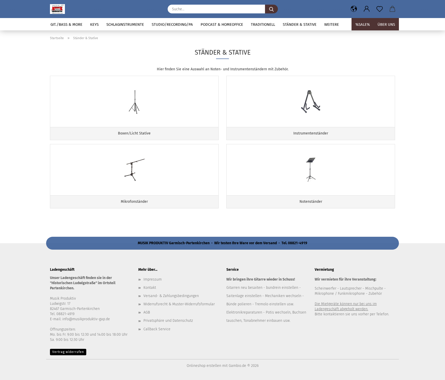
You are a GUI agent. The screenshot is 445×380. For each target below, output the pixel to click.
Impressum (152, 279)
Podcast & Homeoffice (222, 24)
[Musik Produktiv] (59, 9)
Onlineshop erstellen (204, 366)
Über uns (386, 24)
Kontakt (149, 287)
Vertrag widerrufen (68, 352)
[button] (353, 9)
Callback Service (156, 329)
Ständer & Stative (299, 24)
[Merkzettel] (379, 9)
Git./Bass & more (66, 24)
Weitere (331, 24)
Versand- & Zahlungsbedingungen (171, 296)
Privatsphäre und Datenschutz (168, 320)
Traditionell (263, 24)
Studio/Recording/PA (172, 24)
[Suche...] (271, 9)
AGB (146, 312)
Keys (94, 24)
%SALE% (362, 24)
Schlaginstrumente (125, 24)
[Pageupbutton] (431, 372)
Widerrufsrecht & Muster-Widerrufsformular (179, 304)
